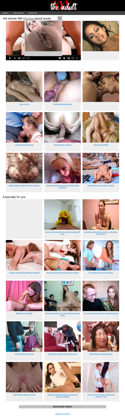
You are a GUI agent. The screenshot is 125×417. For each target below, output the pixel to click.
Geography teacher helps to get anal (62, 354)
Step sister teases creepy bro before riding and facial (62, 186)
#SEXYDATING (18, 13)
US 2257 (66, 414)
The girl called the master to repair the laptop (100, 313)
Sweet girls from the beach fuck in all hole (63, 273)
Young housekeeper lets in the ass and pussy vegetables (62, 396)
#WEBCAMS (32, 13)
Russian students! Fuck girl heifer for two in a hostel (62, 314)
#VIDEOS (5, 13)
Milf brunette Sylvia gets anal (24, 395)
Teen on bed (24, 104)
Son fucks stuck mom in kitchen (101, 273)
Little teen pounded (100, 145)
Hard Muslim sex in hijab (24, 354)
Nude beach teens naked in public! (101, 185)
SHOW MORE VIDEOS (62, 407)
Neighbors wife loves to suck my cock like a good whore (101, 233)
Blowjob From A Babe (24, 313)
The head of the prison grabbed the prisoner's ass (101, 396)
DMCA (58, 414)
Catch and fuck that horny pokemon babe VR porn (62, 233)
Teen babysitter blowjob (24, 145)
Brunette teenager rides (62, 104)
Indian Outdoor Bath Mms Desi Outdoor (24, 185)
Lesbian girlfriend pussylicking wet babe (24, 273)
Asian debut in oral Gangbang (100, 354)
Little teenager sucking (62, 145)
